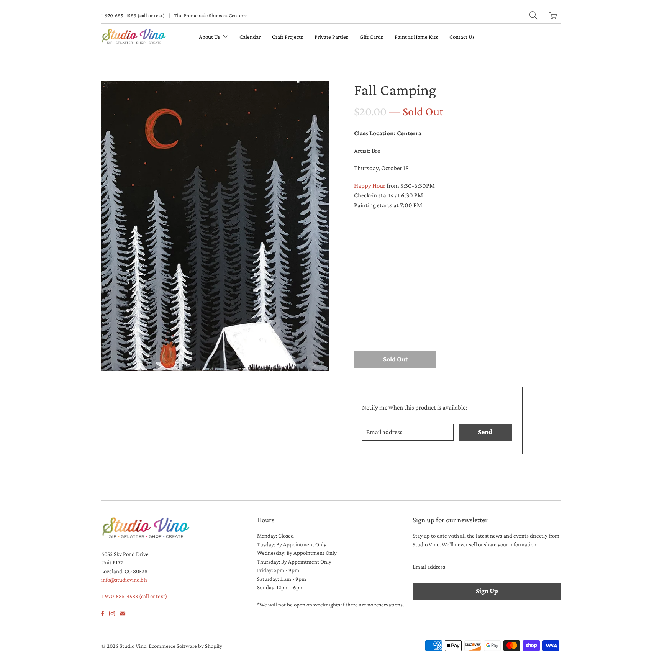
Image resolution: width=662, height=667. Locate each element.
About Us (210, 37)
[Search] (533, 15)
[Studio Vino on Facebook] (102, 613)
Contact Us (462, 37)
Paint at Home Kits (416, 37)
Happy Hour (369, 185)
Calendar (250, 37)
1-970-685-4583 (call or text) (133, 15)
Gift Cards (371, 37)
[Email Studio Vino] (122, 613)
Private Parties (331, 37)
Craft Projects (287, 37)
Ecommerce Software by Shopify (185, 646)
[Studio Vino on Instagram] (112, 613)
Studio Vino (133, 646)
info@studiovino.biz (124, 580)
